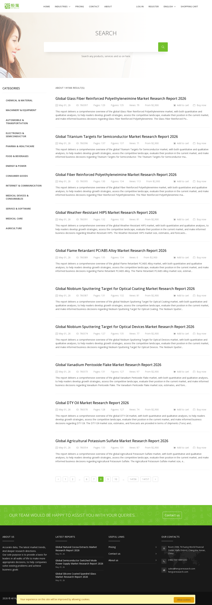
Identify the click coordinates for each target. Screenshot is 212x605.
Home (46, 6)
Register (154, 6)
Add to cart (182, 105)
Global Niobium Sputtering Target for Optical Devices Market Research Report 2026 (124, 326)
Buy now (201, 105)
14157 (145, 479)
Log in (140, 6)
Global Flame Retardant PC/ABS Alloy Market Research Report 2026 (110, 250)
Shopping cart (189, 6)
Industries (61, 6)
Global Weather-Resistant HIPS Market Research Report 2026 (106, 212)
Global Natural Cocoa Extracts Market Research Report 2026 (76, 548)
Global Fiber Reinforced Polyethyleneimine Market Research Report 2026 (116, 174)
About (108, 6)
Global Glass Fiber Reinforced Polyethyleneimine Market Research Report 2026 (120, 98)
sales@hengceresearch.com (181, 568)
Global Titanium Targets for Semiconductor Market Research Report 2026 (116, 136)
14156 (133, 479)
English (168, 6)
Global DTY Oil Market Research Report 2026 (92, 402)
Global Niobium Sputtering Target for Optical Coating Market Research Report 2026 (125, 288)
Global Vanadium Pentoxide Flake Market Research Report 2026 (108, 364)
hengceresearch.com (178, 571)
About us (113, 560)
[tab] (24, 100)
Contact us (172, 515)
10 (115, 479)
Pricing (79, 6)
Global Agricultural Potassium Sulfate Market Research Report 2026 (111, 441)
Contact (94, 6)
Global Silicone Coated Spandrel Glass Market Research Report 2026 (75, 575)
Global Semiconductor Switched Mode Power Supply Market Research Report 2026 (79, 562)
